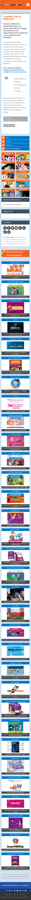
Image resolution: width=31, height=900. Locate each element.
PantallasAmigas (8, 237)
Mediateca (9, 145)
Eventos (8, 141)
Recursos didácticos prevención (12, 204)
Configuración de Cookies (21, 897)
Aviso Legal (8, 894)
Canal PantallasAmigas (13, 149)
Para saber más (9, 125)
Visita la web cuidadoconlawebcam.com (12, 119)
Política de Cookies (6, 897)
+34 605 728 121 (25, 885)
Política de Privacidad (19, 894)
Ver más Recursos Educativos (15, 876)
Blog (7, 138)
